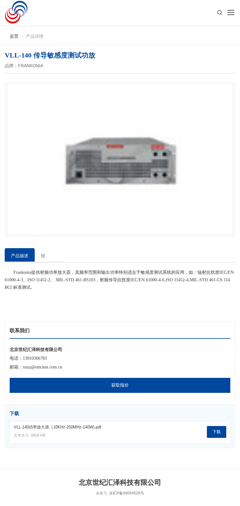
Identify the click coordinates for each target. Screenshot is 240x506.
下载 (216, 431)
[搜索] (219, 12)
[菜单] (230, 12)
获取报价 (120, 385)
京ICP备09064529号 (126, 493)
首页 (11, 36)
